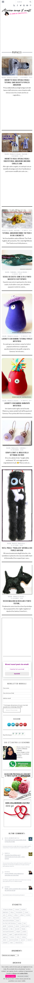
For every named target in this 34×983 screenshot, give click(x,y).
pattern (24, 931)
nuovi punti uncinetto (8, 931)
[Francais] (23, 735)
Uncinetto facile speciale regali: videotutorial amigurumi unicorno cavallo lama (17, 161)
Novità (14, 543)
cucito (4, 917)
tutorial (29, 940)
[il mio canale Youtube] (21, 726)
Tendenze (13, 272)
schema (24, 937)
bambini (23, 909)
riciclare (12, 937)
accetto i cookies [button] (10, 976)
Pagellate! (15, 448)
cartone (10, 915)
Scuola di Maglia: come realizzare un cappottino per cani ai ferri (14, 874)
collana (16, 915)
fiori (25, 923)
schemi (4, 940)
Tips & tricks (22, 272)
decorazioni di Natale (8, 920)
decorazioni (16, 917)
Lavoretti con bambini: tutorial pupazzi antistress (17, 340)
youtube (24, 154)
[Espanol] (20, 735)
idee (11, 929)
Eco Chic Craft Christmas (9, 923)
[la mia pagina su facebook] (9, 726)
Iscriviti (17, 674)
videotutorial (18, 942)
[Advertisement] (17, 34)
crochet (28, 915)
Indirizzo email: (7, 698)
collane (22, 915)
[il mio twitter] (13, 726)
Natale (23, 929)
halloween (5, 929)
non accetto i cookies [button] (23, 976)
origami (18, 931)
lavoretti (17, 929)
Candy (26, 912)
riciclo (18, 937)
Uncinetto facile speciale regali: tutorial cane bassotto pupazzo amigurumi (17, 82)
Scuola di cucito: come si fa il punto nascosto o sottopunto (17, 277)
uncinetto (5, 942)
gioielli (4, 926)
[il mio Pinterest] (25, 726)
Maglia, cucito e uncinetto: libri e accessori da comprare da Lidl (16, 889)
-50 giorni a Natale (8, 909)
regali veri (5, 937)
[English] (14, 735)
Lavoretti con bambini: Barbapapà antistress (17, 404)
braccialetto (19, 912)
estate (19, 923)
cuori (9, 917)
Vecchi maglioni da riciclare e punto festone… (17, 602)
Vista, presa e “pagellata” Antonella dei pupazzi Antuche (17, 549)
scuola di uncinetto (13, 940)
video (11, 942)
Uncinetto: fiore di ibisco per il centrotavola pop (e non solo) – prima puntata (15, 856)
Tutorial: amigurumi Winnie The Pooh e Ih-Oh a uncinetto (17, 234)
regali (10, 934)
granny (17, 926)
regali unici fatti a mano (20, 934)
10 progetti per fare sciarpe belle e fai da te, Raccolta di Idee (15, 840)
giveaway (10, 926)
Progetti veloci (12, 77)
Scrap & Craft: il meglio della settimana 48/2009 (17, 453)
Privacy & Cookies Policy (20, 973)
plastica (5, 934)
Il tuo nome (6, 688)
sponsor (23, 940)
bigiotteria (5, 912)
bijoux (12, 912)
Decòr (4, 77)
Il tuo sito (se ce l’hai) (8, 693)
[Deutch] (17, 735)
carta (4, 915)
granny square (25, 926)
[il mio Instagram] (17, 726)
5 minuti (17, 909)
